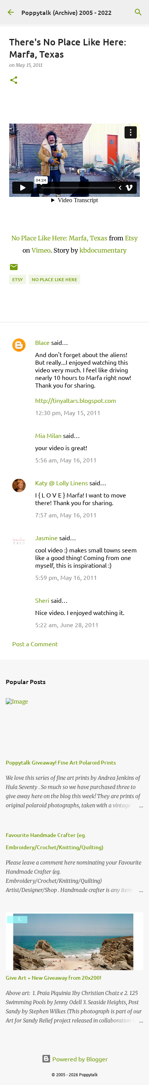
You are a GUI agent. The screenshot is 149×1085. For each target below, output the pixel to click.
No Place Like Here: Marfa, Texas (59, 238)
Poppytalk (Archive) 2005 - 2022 (66, 12)
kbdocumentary (102, 250)
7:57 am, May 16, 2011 (66, 514)
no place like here (54, 279)
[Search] (138, 12)
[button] (13, 81)
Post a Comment (35, 643)
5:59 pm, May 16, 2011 (66, 577)
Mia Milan (48, 435)
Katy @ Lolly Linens (61, 482)
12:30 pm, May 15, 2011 (67, 412)
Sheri (42, 600)
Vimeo (41, 250)
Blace (42, 342)
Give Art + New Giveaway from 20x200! (53, 977)
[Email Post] (13, 270)
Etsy (131, 238)
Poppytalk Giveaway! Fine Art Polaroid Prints (61, 762)
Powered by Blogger (79, 1058)
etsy (17, 279)
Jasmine (46, 537)
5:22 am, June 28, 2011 (67, 624)
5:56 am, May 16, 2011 (66, 460)
